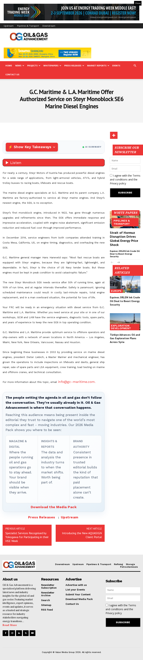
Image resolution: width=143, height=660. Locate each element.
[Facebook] (5, 633)
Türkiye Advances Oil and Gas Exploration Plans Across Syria (125, 338)
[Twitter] (26, 633)
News (18, 65)
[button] (134, 65)
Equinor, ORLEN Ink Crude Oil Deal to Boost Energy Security (125, 254)
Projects (32, 65)
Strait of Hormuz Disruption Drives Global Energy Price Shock (124, 238)
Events (116, 65)
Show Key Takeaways (32, 147)
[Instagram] (12, 633)
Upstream (9, 25)
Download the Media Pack (54, 507)
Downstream (48, 25)
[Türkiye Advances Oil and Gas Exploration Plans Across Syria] (125, 321)
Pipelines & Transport (28, 25)
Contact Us (12, 74)
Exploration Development (121, 327)
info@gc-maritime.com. (77, 382)
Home (8, 65)
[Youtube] (32, 633)
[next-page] (118, 262)
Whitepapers (50, 65)
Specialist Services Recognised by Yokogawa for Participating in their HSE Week (27, 537)
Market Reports (97, 65)
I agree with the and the (125, 179)
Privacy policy (118, 183)
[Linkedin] (19, 633)
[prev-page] (112, 262)
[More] (114, 135)
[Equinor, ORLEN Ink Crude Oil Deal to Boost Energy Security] (125, 284)
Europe (116, 290)
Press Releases (72, 65)
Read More (10, 625)
